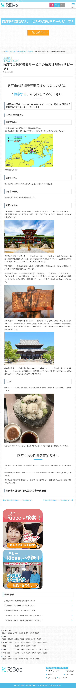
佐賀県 (10, 659)
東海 (4, 646)
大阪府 (17, 649)
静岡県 (34, 646)
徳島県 (39, 653)
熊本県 (26, 659)
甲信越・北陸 (7, 642)
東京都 (4, 639)
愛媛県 (45, 653)
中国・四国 (6, 653)
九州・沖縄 (6, 656)
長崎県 (21, 659)
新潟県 (28, 642)
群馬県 (28, 639)
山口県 (17, 653)
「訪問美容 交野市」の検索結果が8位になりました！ (23, 620)
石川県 (34, 642)
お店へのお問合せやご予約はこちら (38, 32)
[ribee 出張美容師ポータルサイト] (12, 671)
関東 (4, 636)
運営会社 (50, 674)
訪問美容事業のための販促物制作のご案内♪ (19, 601)
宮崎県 (32, 659)
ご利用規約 (70, 671)
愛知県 (17, 646)
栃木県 (33, 639)
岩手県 (15, 633)
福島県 (37, 633)
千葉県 (22, 639)
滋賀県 (46, 649)
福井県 (39, 642)
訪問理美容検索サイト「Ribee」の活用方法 (19, 610)
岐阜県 (23, 646)
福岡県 (4, 659)
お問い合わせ (52, 678)
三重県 (28, 646)
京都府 (23, 649)
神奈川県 (10, 639)
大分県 (15, 659)
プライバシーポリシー (55, 671)
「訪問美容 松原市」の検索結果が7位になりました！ (23, 615)
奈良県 (41, 649)
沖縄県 (37, 659)
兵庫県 (28, 649)
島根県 (28, 653)
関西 (4, 649)
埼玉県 (16, 639)
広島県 (34, 653)
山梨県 (23, 642)
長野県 (45, 642)
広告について (70, 674)
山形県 (32, 633)
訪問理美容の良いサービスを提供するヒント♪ (20, 605)
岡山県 (23, 653)
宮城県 (21, 633)
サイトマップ (63, 678)
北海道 (4, 633)
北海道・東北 (7, 630)
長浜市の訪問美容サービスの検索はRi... (57, 500)
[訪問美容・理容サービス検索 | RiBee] (10, 6)
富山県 (17, 642)
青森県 (10, 633)
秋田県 (26, 633)
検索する (20, 94)
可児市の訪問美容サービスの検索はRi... (19, 500)
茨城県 (39, 639)
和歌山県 (34, 649)
